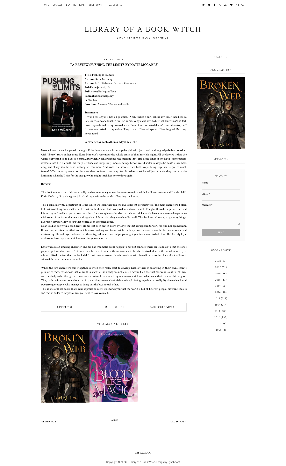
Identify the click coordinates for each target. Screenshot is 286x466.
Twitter (117, 83)
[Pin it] (116, 307)
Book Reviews (165, 307)
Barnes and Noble (119, 104)
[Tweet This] (106, 307)
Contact (57, 5)
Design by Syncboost (168, 462)
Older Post (178, 421)
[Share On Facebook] (111, 307)
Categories (115, 5)
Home (46, 5)
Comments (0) (65, 307)
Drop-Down (95, 5)
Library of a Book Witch (142, 462)
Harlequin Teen (107, 91)
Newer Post (49, 421)
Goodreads (130, 83)
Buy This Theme (75, 5)
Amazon (102, 104)
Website (106, 83)
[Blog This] (121, 307)
